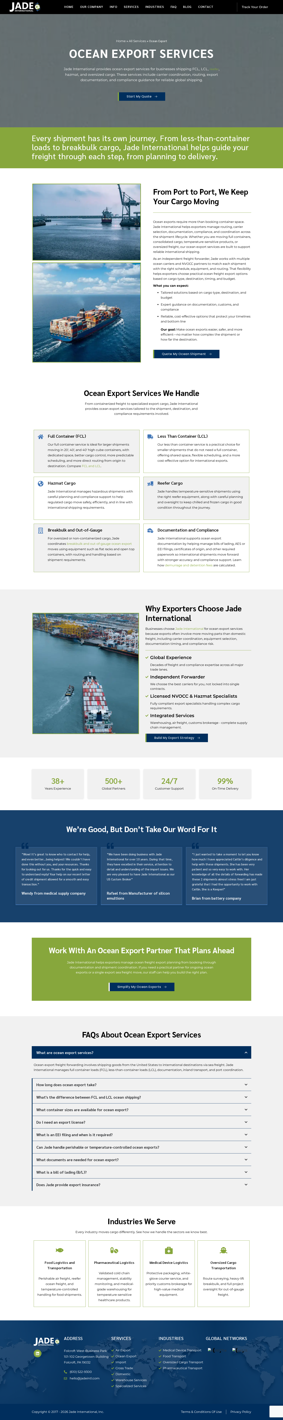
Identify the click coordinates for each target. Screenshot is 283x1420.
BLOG (187, 7)
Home (121, 41)
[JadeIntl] (25, 7)
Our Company (91, 7)
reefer (214, 69)
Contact (206, 7)
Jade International (189, 629)
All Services (137, 41)
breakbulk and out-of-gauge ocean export (99, 544)
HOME (69, 7)
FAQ (174, 7)
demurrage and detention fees (189, 565)
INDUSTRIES (154, 7)
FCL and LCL (91, 466)
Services (131, 7)
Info (113, 7)
